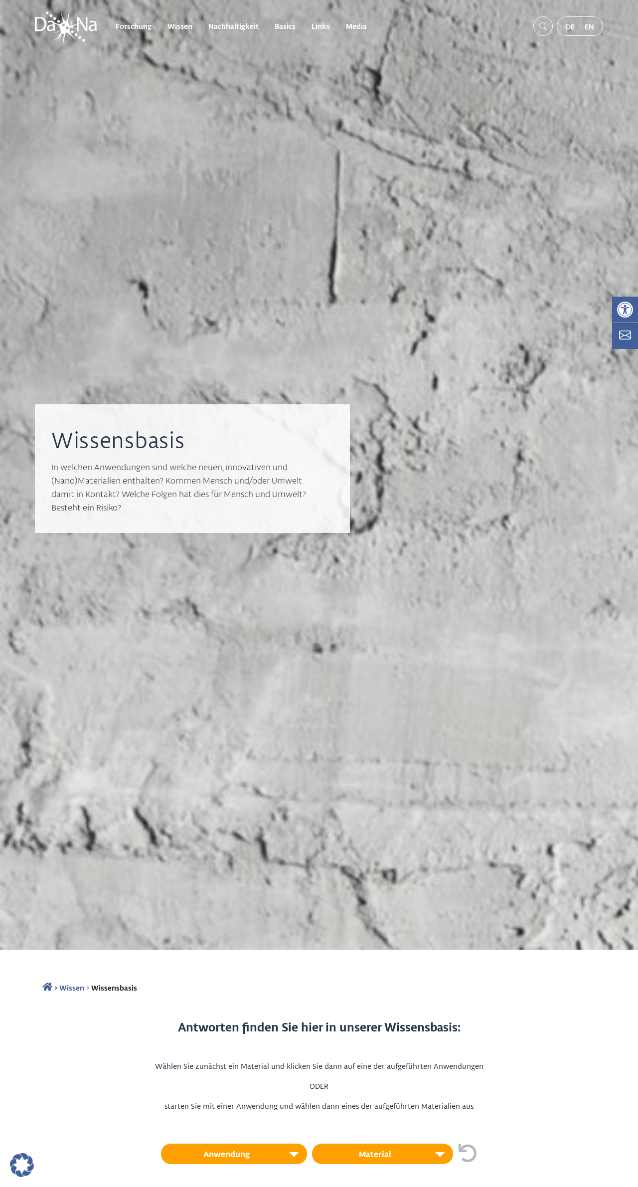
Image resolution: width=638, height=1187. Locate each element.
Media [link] (356, 25)
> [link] (55, 987)
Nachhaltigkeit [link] (233, 25)
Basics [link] (285, 25)
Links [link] (321, 25)
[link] (625, 310)
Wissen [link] (179, 25)
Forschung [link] (134, 25)
